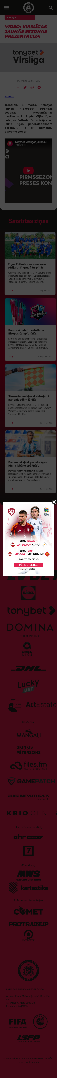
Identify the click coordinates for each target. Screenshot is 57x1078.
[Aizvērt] (54, 502)
